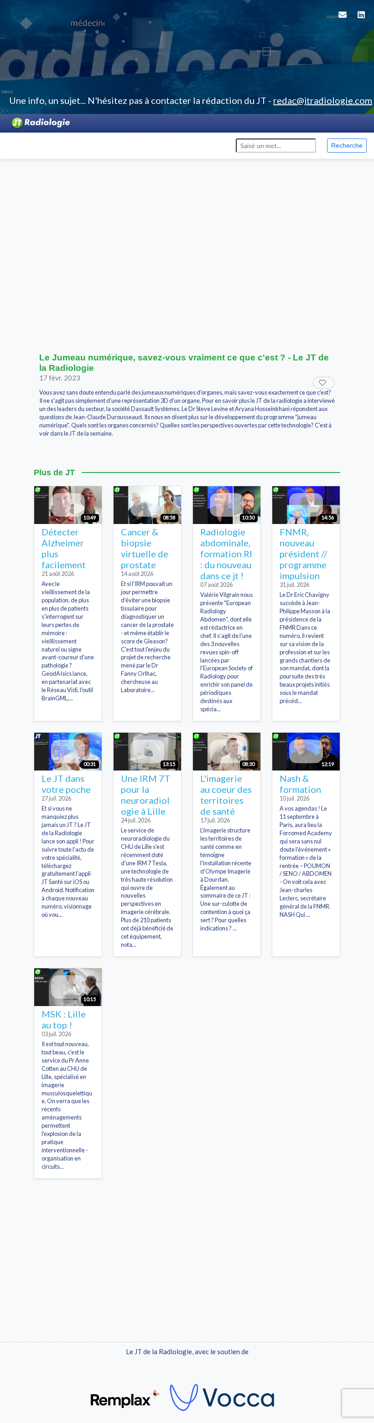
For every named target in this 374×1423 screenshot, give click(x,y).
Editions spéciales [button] (157, 145)
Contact (218, 145)
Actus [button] (21, 145)
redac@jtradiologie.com (322, 100)
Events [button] (57, 145)
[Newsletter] (342, 20)
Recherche (347, 145)
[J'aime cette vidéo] (324, 383)
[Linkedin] (361, 20)
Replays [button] (97, 145)
